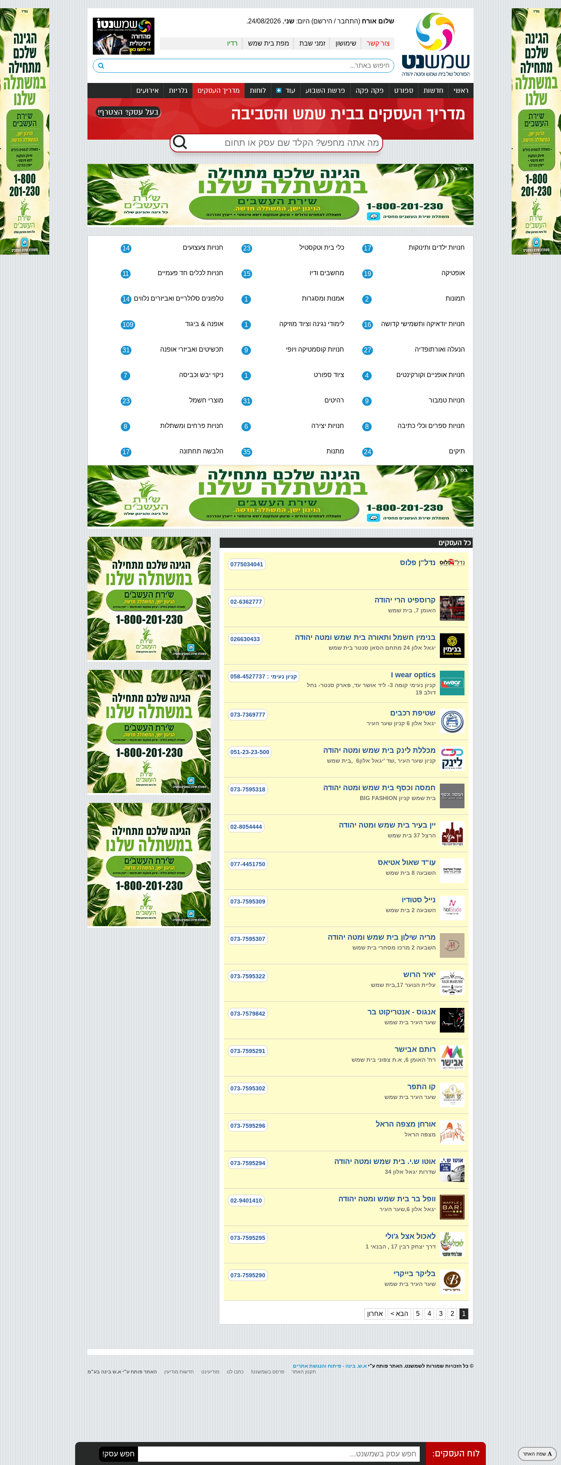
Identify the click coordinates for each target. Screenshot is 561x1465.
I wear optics (413, 675)
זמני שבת (312, 43)
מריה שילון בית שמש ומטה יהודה (382, 937)
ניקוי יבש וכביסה (173, 375)
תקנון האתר (304, 1372)
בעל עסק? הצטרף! (128, 112)
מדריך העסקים (218, 90)
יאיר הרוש (419, 975)
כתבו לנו (235, 1372)
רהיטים (293, 401)
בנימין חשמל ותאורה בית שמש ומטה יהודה (365, 637)
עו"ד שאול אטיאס (407, 862)
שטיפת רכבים (413, 713)
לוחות (258, 90)
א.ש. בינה (356, 1366)
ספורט (403, 90)
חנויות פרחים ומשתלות (173, 426)
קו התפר (421, 1087)
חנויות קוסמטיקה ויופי (294, 350)
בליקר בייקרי (414, 1274)
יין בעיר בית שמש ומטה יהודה (387, 825)
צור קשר (378, 43)
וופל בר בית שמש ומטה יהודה (387, 1199)
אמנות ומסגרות (294, 299)
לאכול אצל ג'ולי (410, 1236)
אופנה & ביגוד (172, 324)
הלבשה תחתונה (172, 451)
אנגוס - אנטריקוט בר (402, 1012)
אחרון (375, 1313)
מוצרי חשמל (172, 401)
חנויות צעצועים (172, 248)
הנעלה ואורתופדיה (414, 350)
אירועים (147, 90)
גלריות (178, 90)
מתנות (293, 451)
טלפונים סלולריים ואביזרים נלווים (172, 299)
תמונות (415, 299)
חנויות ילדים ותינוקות (414, 248)
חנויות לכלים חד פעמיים (172, 273)
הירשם (322, 21)
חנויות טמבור (415, 401)
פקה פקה (370, 90)
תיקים (414, 451)
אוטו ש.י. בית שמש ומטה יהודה (385, 1161)
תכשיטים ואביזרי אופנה (172, 350)
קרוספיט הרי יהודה (405, 600)
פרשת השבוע (325, 90)
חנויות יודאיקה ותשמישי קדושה (414, 324)
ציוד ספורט (294, 375)
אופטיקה (414, 273)
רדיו (232, 43)
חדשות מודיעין (179, 1372)
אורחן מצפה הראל (406, 1124)
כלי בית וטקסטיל (293, 248)
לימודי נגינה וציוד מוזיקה (294, 324)
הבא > (399, 1313)
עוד (289, 90)
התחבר (347, 21)
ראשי (461, 90)
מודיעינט (210, 1372)
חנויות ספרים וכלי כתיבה (415, 426)
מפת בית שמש (268, 43)
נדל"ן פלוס (418, 563)
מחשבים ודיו (293, 273)
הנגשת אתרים (309, 1366)
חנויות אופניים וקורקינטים (415, 375)
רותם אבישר (415, 1049)
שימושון (346, 43)
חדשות (433, 90)
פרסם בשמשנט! (267, 1372)
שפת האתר (535, 1454)
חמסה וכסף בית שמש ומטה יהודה (379, 788)
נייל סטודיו (419, 900)
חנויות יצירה (294, 426)
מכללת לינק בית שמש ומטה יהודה (379, 750)
